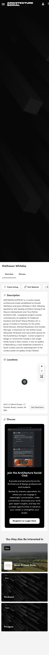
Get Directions (37, 407)
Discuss (22, 274)
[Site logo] (20, 4)
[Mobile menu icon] (3, 4)
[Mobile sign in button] (43, 4)
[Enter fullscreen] (42, 377)
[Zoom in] (42, 366)
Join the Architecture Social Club (24, 474)
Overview (9, 274)
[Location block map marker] (24, 382)
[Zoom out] (42, 371)
